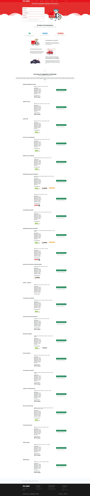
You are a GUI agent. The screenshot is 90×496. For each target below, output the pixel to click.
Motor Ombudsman (39, 488)
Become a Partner (64, 489)
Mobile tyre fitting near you (52, 488)
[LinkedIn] (32, 494)
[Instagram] (34, 494)
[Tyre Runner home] (26, 1)
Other (26, 17)
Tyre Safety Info (38, 487)
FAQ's (63, 488)
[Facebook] (31, 494)
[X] (36, 494)
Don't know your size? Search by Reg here (33, 19)
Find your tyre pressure (51, 489)
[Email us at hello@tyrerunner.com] (66, 1)
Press (63, 490)
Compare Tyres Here (61, 89)
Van (25, 15)
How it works (64, 487)
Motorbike (26, 12)
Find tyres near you (51, 487)
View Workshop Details (61, 91)
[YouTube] (37, 494)
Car (25, 10)
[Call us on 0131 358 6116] (65, 1)
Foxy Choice (38, 489)
